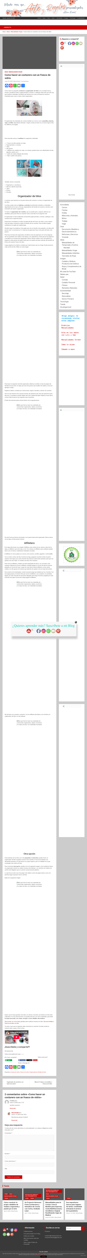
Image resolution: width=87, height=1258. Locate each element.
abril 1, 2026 (28, 1213)
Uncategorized (65, 307)
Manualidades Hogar (15, 72)
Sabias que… (64, 274)
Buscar (82, 1228)
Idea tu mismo (68, 344)
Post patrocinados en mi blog (32, 1233)
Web (6, 1168)
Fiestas (64, 210)
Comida (65, 280)
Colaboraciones (28, 1231)
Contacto (7, 27)
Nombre (7, 1153)
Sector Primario (68, 299)
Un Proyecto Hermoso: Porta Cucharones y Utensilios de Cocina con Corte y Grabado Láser (33, 1206)
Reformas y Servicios (70, 234)
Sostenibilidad (80, 18)
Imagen (66, 18)
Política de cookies (29, 1236)
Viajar (64, 224)
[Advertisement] (18, 131)
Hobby (64, 213)
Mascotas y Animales (70, 216)
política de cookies (39, 1254)
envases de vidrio (15, 1072)
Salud (53, 18)
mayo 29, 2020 (9, 81)
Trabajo (64, 221)
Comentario (8, 1133)
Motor (64, 218)
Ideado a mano (68, 349)
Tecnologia (72, 18)
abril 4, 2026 (7, 1211)
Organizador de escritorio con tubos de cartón (15, 1083)
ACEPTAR (43, 1256)
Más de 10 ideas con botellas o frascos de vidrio (43, 1083)
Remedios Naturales (69, 288)
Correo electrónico (10, 1161)
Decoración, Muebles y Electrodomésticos (31, 1195)
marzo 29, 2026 (49, 1217)
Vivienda (65, 237)
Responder (13, 1108)
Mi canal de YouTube (68, 272)
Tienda (39, 18)
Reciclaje (65, 293)
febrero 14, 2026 (70, 1213)
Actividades (59, 18)
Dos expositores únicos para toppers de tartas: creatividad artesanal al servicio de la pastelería (74, 1206)
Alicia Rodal (17, 81)
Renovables (66, 296)
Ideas (44, 18)
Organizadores (33, 1072)
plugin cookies (83, 1255)
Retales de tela (42, 1072)
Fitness (64, 285)
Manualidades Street (71, 340)
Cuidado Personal (68, 282)
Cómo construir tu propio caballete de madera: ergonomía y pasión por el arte (12, 1205)
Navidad (67, 248)
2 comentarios (25, 81)
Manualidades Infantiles (70, 253)
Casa (48, 18)
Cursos (64, 207)
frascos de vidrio (24, 1072)
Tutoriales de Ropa (69, 256)
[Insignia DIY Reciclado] (71, 554)
